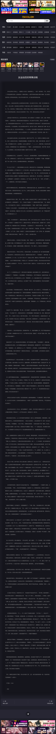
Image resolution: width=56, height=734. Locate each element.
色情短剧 (40, 52)
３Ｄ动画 (27, 32)
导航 (3, 52)
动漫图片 (27, 42)
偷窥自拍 (9, 42)
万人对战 (21, 27)
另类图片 (52, 42)
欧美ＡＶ (21, 32)
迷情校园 (34, 47)
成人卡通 (21, 37)
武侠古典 (27, 47)
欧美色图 (21, 42)
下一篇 (50, 702)
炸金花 (40, 27)
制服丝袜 (34, 37)
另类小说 (40, 47)
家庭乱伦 (15, 47)
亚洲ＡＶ (9, 32)
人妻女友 (21, 47)
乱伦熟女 (46, 37)
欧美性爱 (27, 37)
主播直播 (46, 32)
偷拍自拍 (15, 37)
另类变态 (52, 37)
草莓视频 (21, 52)
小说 (3, 47)
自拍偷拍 (15, 32)
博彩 (3, 27)
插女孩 (9, 52)
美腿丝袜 (34, 42)
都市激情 (9, 47)
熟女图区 (46, 42)
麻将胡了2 (34, 27)
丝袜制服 (40, 32)
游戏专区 (27, 27)
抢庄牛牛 (52, 27)
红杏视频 (34, 52)
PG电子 (9, 27)
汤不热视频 (28, 52)
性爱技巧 (52, 47)
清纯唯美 (40, 42)
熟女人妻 (34, 32)
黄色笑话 (46, 47)
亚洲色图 (15, 42)
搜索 (47, 21)
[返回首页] (53, 731)
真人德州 (15, 27)
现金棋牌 (46, 27)
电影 (3, 37)
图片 (3, 42)
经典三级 (40, 37)
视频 (3, 32)
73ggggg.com (28, 17)
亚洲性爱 (9, 37)
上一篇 (5, 702)
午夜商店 (15, 52)
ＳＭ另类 (52, 32)
